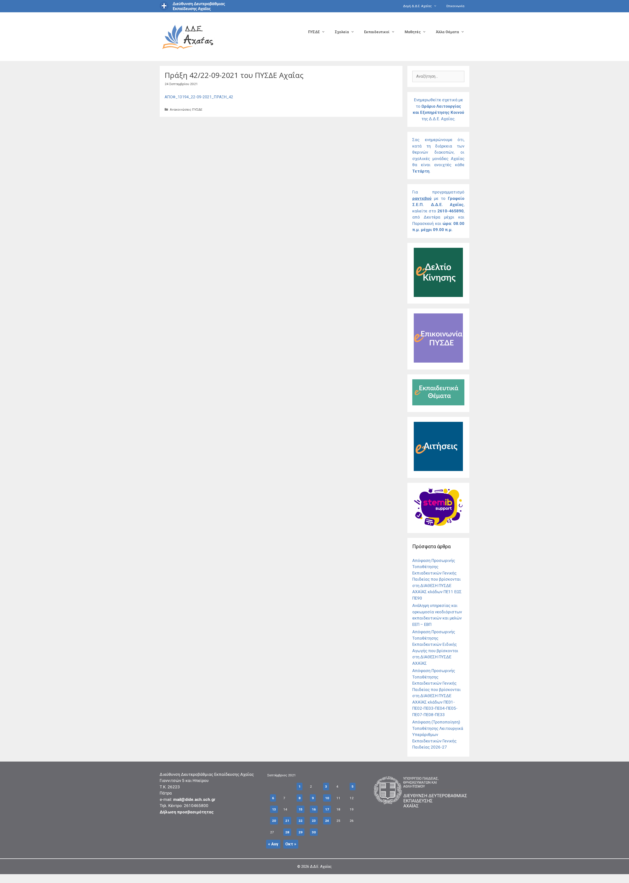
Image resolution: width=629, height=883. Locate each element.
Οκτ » (290, 843)
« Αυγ (273, 843)
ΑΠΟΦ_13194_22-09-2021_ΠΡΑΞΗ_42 (199, 97)
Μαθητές (413, 32)
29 (300, 832)
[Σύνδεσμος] (438, 295)
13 (274, 809)
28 (287, 832)
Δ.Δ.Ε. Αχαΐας (321, 866)
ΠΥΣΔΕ (314, 32)
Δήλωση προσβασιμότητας (187, 811)
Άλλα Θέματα (447, 32)
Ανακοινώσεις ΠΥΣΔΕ (186, 109)
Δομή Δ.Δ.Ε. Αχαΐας (417, 6)
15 (300, 809)
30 (314, 832)
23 (314, 821)
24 (327, 821)
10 (327, 798)
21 (287, 821)
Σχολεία (342, 32)
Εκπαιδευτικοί (376, 32)
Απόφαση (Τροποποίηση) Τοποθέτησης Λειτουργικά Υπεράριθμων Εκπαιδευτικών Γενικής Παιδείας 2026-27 (437, 735)
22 (300, 821)
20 (274, 821)
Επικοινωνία (455, 6)
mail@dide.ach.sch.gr (194, 799)
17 (327, 809)
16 (314, 809)
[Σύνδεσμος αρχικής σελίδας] (188, 36)
